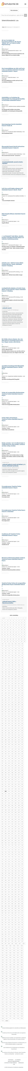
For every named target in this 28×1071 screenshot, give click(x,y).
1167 (10, 1009)
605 (5, 812)
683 (9, 838)
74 (4, 636)
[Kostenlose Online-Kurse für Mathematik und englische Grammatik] (14, 1031)
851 (9, 894)
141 (22, 655)
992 (12, 941)
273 (19, 700)
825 (15, 885)
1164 (22, 1006)
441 (19, 756)
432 (12, 753)
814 (2, 882)
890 (22, 906)
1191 (10, 1018)
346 (5, 725)
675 (5, 835)
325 (5, 718)
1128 (22, 992)
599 (9, 810)
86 (13, 639)
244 (15, 690)
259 (19, 695)
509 (12, 779)
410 (9, 746)
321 (15, 716)
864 (5, 899)
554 (22, 793)
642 (12, 824)
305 (9, 711)
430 (5, 753)
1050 (22, 962)
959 (19, 929)
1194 (22, 1018)
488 (12, 772)
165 (9, 664)
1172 (6, 1011)
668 (5, 833)
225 (22, 683)
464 (2, 765)
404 (12, 744)
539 (19, 789)
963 (9, 931)
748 (15, 859)
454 (15, 760)
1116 (22, 988)
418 (12, 749)
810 (12, 880)
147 (19, 657)
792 (22, 873)
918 (22, 915)
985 (12, 938)
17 (21, 620)
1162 (14, 1006)
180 (12, 669)
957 (12, 929)
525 (19, 784)
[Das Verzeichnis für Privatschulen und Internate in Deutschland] (14, 1046)
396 (9, 742)
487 (9, 772)
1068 (22, 969)
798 (19, 875)
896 (19, 908)
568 (22, 798)
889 (19, 906)
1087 (3, 978)
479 (5, 770)
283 (5, 704)
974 (22, 934)
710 (5, 847)
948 (5, 927)
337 (22, 721)
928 (9, 920)
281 (22, 702)
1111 (3, 988)
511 (19, 779)
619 (5, 817)
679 (19, 835)
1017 (10, 950)
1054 (14, 964)
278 (12, 702)
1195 (3, 1020)
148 (22, 657)
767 (9, 866)
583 (2, 805)
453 (12, 760)
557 (9, 796)
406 (19, 744)
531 (15, 786)
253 (22, 693)
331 (2, 721)
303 (2, 711)
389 (9, 739)
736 (22, 854)
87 (16, 639)
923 (15, 917)
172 (9, 667)
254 (2, 695)
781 (9, 870)
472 (5, 767)
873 (12, 901)
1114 (14, 988)
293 (15, 707)
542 (5, 791)
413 (19, 746)
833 (19, 887)
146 (15, 657)
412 (15, 746)
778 (22, 868)
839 (15, 889)
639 (2, 824)
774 (9, 868)
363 (15, 730)
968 (2, 934)
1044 (22, 959)
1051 (3, 964)
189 (19, 671)
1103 (18, 983)
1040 (6, 959)
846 (15, 892)
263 (9, 697)
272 (15, 700)
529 (9, 786)
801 (5, 877)
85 (10, 639)
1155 (10, 1004)
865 (9, 899)
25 (18, 622)
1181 (18, 1013)
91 (2, 641)
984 (9, 938)
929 (12, 920)
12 (7, 620)
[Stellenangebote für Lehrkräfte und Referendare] (14, 1026)
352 (2, 728)
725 (9, 852)
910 (19, 913)
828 (2, 887)
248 (5, 693)
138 (12, 655)
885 (5, 906)
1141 (3, 999)
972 (15, 934)
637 (19, 821)
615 (15, 814)
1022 (6, 952)
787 (5, 873)
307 (15, 711)
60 (16, 632)
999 (12, 943)
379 (22, 735)
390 (12, 739)
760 (9, 863)
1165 (3, 1009)
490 (19, 772)
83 (4, 639)
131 (12, 653)
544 (12, 791)
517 (15, 781)
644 (19, 824)
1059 (10, 966)
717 (5, 849)
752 (5, 861)
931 (19, 920)
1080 (22, 973)
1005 (10, 945)
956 (9, 929)
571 (9, 800)
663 (12, 831)
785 (22, 870)
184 (2, 671)
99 (24, 641)
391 (15, 739)
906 (5, 913)
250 (12, 693)
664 (15, 831)
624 (22, 817)
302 (22, 709)
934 (5, 922)
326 (9, 718)
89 (21, 639)
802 (9, 877)
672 (19, 833)
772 (2, 868)
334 (12, 721)
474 (12, 767)
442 (22, 756)
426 (15, 751)
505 (22, 777)
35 (21, 625)
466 (9, 765)
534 (2, 789)
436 (2, 756)
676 (9, 835)
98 (21, 641)
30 (7, 625)
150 (5, 660)
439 (12, 756)
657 (15, 828)
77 (13, 636)
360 (5, 730)
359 (2, 730)
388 (5, 739)
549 (5, 793)
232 (22, 685)
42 (16, 627)
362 (12, 730)
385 (19, 737)
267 (22, 697)
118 (15, 648)
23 (13, 622)
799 (22, 875)
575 (22, 800)
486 (5, 772)
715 (22, 847)
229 (12, 685)
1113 (10, 988)
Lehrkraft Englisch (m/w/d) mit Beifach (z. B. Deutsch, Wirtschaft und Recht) (14, 465)
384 (15, 737)
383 (12, 737)
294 (19, 707)
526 (22, 784)
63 (24, 632)
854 (19, 894)
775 (12, 868)
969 (5, 934)
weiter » (7, 1020)
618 (2, 817)
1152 (22, 1002)
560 (19, 796)
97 (18, 641)
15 (16, 620)
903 (19, 910)
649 (12, 826)
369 (12, 732)
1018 (14, 950)
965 (15, 931)
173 (12, 667)
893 (9, 908)
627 (9, 819)
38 (4, 627)
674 (2, 835)
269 (5, 700)
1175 (18, 1011)
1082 (6, 976)
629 (15, 819)
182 (19, 669)
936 (12, 922)
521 (5, 784)
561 (22, 796)
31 (10, 625)
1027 (3, 955)
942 (9, 924)
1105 (3, 985)
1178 (6, 1013)
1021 (3, 952)
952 (19, 927)
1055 (18, 964)
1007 (18, 945)
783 (15, 870)
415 (2, 749)
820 (22, 882)
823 (9, 885)
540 (22, 789)
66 (7, 634)
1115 (18, 988)
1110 (22, 985)
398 (15, 742)
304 (5, 711)
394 (2, 742)
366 (2, 732)
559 (15, 796)
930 (15, 920)
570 (5, 800)
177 (2, 669)
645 (22, 824)
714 (19, 847)
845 (12, 892)
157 (5, 662)
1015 (3, 950)
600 (12, 810)
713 (15, 847)
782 (12, 870)
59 (13, 632)
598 (5, 810)
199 (5, 676)
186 (9, 671)
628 (12, 819)
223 (15, 683)
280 (19, 702)
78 (16, 636)
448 (19, 758)
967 (22, 931)
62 (21, 632)
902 (15, 910)
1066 (14, 969)
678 (15, 835)
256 (9, 695)
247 (2, 693)
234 (5, 688)
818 (15, 882)
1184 (6, 1016)
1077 (10, 973)
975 (2, 936)
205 (2, 678)
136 (5, 655)
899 (5, 910)
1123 (3, 992)
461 (15, 763)
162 (22, 662)
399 (19, 742)
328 (15, 718)
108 (5, 646)
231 (19, 685)
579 (12, 803)
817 (12, 882)
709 (2, 847)
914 (9, 915)
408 (2, 746)
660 (2, 831)
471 (2, 767)
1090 (14, 978)
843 (5, 892)
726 (12, 852)
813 (22, 880)
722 (22, 849)
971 (12, 934)
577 (5, 803)
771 (22, 866)
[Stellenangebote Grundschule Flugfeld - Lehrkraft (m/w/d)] (20, 326)
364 (19, 730)
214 (9, 681)
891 (2, 908)
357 (19, 728)
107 (2, 646)
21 (7, 622)
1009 (3, 948)
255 (5, 695)
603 (22, 810)
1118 (6, 990)
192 (5, 674)
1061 (18, 966)
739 (9, 856)
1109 (18, 985)
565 (12, 798)
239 (22, 688)
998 (9, 943)
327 (12, 718)
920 (5, 917)
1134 (22, 995)
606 (9, 812)
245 (19, 690)
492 (2, 774)
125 (15, 650)
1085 (18, 976)
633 (5, 821)
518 (19, 781)
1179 (10, 1013)
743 (22, 856)
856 (2, 896)
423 (5, 751)
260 (22, 695)
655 (9, 828)
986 (15, 938)
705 (12, 845)
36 (24, 625)
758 (2, 863)
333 (9, 721)
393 (22, 739)
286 (15, 704)
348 (12, 725)
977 (9, 936)
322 (19, 716)
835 (2, 889)
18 (24, 620)
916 (15, 915)
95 (13, 641)
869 (22, 899)
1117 (3, 990)
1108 (14, 985)
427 (19, 751)
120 (22, 648)
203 (19, 676)
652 (22, 826)
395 (5, 742)
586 (12, 805)
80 (21, 636)
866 (12, 899)
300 (15, 709)
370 (15, 732)
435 (22, 753)
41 (13, 627)
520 (2, 784)
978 (12, 936)
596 (22, 807)
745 (5, 859)
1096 (14, 981)
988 (22, 938)
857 (5, 896)
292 (12, 707)
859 (12, 896)
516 (12, 781)
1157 (18, 1004)
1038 (22, 957)
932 (22, 920)
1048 (14, 962)
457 (2, 763)
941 (5, 924)
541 (2, 791)
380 (2, 737)
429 (2, 753)
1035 (10, 957)
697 (9, 842)
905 (2, 913)
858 (9, 896)
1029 (10, 955)
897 (22, 908)
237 (15, 688)
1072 (14, 971)
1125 (10, 992)
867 (15, 899)
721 (19, 849)
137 (9, 655)
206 (5, 678)
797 (15, 875)
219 (2, 683)
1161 (10, 1006)
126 (19, 650)
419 (15, 749)
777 (19, 868)
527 (2, 786)
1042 (14, 959)
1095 (10, 981)
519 (22, 781)
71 (21, 634)
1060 (14, 966)
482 (15, 770)
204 (22, 676)
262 (5, 697)
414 (22, 746)
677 (12, 835)
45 (24, 627)
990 (5, 941)
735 (19, 854)
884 (2, 906)
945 (19, 924)
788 (9, 873)
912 (2, 915)
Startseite (10, 1059)
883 (22, 903)
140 (19, 655)
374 (5, 735)
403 (9, 744)
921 (9, 917)
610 (22, 812)
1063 (3, 969)
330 (22, 718)
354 (9, 728)
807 (2, 880)
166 (12, 664)
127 (22, 650)
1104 (22, 983)
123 (9, 650)
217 (19, 681)
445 (9, 758)
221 (9, 683)
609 (19, 812)
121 (2, 650)
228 (9, 685)
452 (9, 760)
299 (12, 709)
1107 (10, 985)
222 (12, 683)
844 (9, 892)
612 (5, 814)
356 (15, 728)
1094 (6, 981)
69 (16, 634)
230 (15, 685)
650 (15, 826)
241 (5, 690)
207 (9, 678)
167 (15, 664)
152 (12, 660)
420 (19, 749)
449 (22, 758)
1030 (14, 955)
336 (19, 721)
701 (22, 842)
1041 (10, 959)
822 (5, 885)
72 (24, 634)
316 (22, 714)
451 (5, 760)
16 (18, 620)
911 (22, 913)
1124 (6, 992)
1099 (3, 983)
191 (2, 674)
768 (12, 866)
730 (2, 854)
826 (19, 885)
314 (15, 714)
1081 (3, 976)
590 (2, 807)
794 (5, 875)
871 (5, 901)
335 (15, 721)
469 (19, 765)
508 (9, 779)
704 (9, 845)
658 (19, 828)
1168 (14, 1009)
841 (22, 889)
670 (12, 833)
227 (5, 685)
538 (15, 789)
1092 (22, 978)
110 (12, 646)
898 (2, 910)
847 (19, 892)
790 (15, 873)
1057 (3, 966)
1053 (10, 964)
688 (2, 840)
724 (5, 852)
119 (19, 648)
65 (4, 634)
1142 (6, 999)
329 (19, 718)
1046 (6, 962)
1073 (18, 971)
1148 (6, 1002)
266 (19, 697)
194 (12, 674)
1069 (3, 971)
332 (5, 721)
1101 (10, 983)
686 (19, 838)
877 (2, 903)
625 (2, 819)
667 (2, 833)
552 (15, 793)
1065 (10, 969)
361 (9, 730)
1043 (18, 959)
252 (19, 693)
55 (2, 632)
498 (22, 774)
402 (5, 744)
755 (15, 861)
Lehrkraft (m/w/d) (7, 308)
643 (15, 824)
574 (19, 800)
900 (9, 910)
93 (7, 641)
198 (2, 676)
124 (12, 650)
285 (12, 704)
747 (12, 859)
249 (9, 693)
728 (19, 852)
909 (15, 913)
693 (19, 840)
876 (22, 901)
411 (12, 746)
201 (12, 676)
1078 (14, 973)
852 (12, 894)
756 (19, 861)
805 (19, 877)
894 (12, 908)
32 (13, 625)
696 (5, 842)
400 (22, 742)
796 (12, 875)
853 (15, 894)
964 (12, 931)
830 (9, 887)
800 (2, 877)
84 (7, 639)
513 (2, 781)
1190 (6, 1018)
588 (19, 805)
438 (9, 756)
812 (19, 880)
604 (2, 812)
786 (2, 873)
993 (15, 941)
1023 (10, 952)
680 (22, 835)
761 (12, 863)
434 (19, 753)
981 (22, 936)
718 (9, 849)
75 (7, 636)
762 (15, 863)
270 (9, 700)
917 (19, 915)
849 (2, 894)
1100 (6, 983)
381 (5, 737)
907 (9, 913)
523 (12, 784)
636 (15, 821)
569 (2, 800)
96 (16, 641)
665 (19, 831)
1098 (22, 981)
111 (15, 646)
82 (2, 639)
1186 (14, 1016)
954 (2, 929)
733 (12, 854)
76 (10, 636)
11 (4, 620)
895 (15, 908)
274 (22, 700)
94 (10, 641)
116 (9, 648)
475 (15, 767)
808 (5, 880)
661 (5, 831)
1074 (22, 971)
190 (22, 671)
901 (12, 910)
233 (2, 688)
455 (19, 760)
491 (22, 772)
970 (9, 934)
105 (19, 643)
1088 (6, 978)
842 (2, 892)
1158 (22, 1004)
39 (7, 627)
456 (22, 760)
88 (18, 639)
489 (15, 772)
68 (13, 634)
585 (9, 805)
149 (2, 660)
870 (2, 901)
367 (5, 732)
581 (19, 803)
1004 (6, 945)
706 (15, 845)
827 (22, 885)
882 (19, 903)
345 (2, 725)
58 (10, 632)
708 (22, 845)
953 (22, 927)
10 (2, 620)
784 (19, 870)
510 (15, 779)
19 (2, 622)
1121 (18, 990)
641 (9, 824)
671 (15, 833)
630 (19, 819)
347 (9, 725)
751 (2, 861)
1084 (14, 976)
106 (22, 643)
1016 (6, 950)
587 (15, 805)
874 (15, 901)
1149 (10, 1002)
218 (22, 681)
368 (9, 732)
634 (9, 821)
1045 (3, 962)
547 (22, 791)
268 (2, 700)
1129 (3, 995)
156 (2, 662)
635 (12, 821)
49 (10, 629)
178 (5, 669)
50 (13, 629)
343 (19, 723)
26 (21, 622)
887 (12, 906)
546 (19, 791)
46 (2, 629)
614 (12, 814)
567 (19, 798)
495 (12, 774)
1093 (3, 981)
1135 (3, 997)
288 (22, 704)
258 (15, 695)
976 (5, 936)
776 (15, 868)
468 (15, 765)
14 (13, 620)
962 (5, 931)
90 (24, 639)
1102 (14, 983)
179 (9, 669)
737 (2, 856)
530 (12, 786)
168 (19, 664)
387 (2, 739)
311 (5, 714)
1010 (6, 948)
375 (9, 735)
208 (12, 678)
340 (9, 723)
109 (9, 646)
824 (12, 885)
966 (19, 931)
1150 (14, 1002)
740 (12, 856)
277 (9, 702)
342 (15, 723)
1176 (22, 1011)
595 (19, 807)
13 (10, 620)
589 (22, 805)
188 (15, 671)
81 (24, 636)
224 (19, 683)
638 (22, 821)
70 (18, 634)
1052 (6, 964)
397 (12, 742)
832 (15, 887)
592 (9, 807)
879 (9, 903)
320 (12, 716)
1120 (14, 990)
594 (15, 807)
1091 (18, 978)
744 (2, 859)
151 (9, 660)
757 (22, 861)
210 (19, 678)
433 (15, 753)
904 (22, 910)
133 (19, 653)
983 (5, 938)
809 (9, 880)
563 (5, 798)
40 (10, 627)
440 (15, 756)
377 (15, 735)
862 (22, 896)
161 (19, 662)
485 (2, 772)
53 (21, 629)
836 (5, 889)
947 (2, 927)
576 (2, 803)
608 (15, 812)
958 (15, 929)
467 (12, 765)
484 (22, 770)
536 (9, 789)
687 (22, 838)
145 (12, 657)
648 (9, 826)
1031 (18, 955)
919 (2, 917)
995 (22, 941)
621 (12, 817)
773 (5, 868)
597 (2, 810)
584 (5, 805)
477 (22, 767)
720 (15, 849)
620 (9, 817)
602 (19, 810)
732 (9, 854)
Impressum (21, 1062)
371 (19, 732)
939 (22, 922)
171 (5, 667)
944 (15, 924)
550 (9, 793)
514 (5, 781)
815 (5, 882)
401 (2, 744)
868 (19, 899)
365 (22, 730)
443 (2, 758)
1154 (6, 1004)
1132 (14, 995)
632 (2, 821)
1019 (18, 950)
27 (24, 622)
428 (22, 751)
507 (5, 779)
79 (18, 636)
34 (18, 625)
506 (2, 779)
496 (15, 774)
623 (19, 817)
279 (15, 702)
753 (9, 861)
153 (15, 660)
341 (12, 723)
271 (12, 700)
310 (2, 714)
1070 (6, 971)
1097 (18, 981)
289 (2, 707)
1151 (18, 1002)
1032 (22, 955)
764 (22, 863)
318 (5, 716)
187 (12, 671)
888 (15, 906)
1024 (14, 952)
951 (15, 927)
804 (15, 877)
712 (12, 847)
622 (15, 817)
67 (10, 634)
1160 (6, 1006)
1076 (6, 973)
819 (19, 882)
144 (9, 657)
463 (22, 763)
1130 (6, 995)
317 (2, 716)
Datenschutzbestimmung (10, 1062)
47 (4, 629)
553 (19, 793)
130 (9, 653)
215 (12, 681)
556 (5, 796)
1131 (10, 995)
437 (5, 756)
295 (22, 707)
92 (4, 641)
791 (19, 873)
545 (15, 791)
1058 (6, 966)
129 (5, 653)
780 (5, 870)
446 (12, 758)
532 (19, 786)
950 (12, 927)
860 (15, 896)
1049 (18, 962)
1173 (10, 1011)
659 (22, 828)
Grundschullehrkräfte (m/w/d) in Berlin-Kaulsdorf (12, 162)
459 (9, 763)
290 (5, 707)
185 (5, 671)
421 (22, 749)
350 (19, 725)
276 (5, 702)
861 (19, 896)
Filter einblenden (14, 10)
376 (12, 735)
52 (18, 629)
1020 (22, 950)
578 (9, 803)
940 (2, 924)
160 (15, 662)
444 (5, 758)
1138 (14, 997)
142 (2, 657)
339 (5, 723)
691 (12, 840)
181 (15, 669)
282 (2, 704)
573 (15, 800)
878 (5, 903)
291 (9, 707)
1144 (14, 999)
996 (2, 943)
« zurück (3, 618)
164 (5, 664)
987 (19, 938)
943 (12, 924)
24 (16, 622)
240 (2, 690)
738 (5, 856)
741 (15, 856)
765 (2, 866)
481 (12, 770)
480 (9, 770)
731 (5, 854)
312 (9, 714)
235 (9, 688)
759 (5, 863)
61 (18, 632)
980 (19, 936)
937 (15, 922)
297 (5, 709)
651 (19, 826)
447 (15, 758)
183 (22, 669)
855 (22, 894)
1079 (18, 973)
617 (22, 814)
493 (5, 774)
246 (22, 690)
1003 (3, 945)
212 (2, 681)
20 (4, 622)
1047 (10, 962)
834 (22, 887)
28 (2, 625)
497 (19, 774)
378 (19, 735)
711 (9, 847)
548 (2, 793)
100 (2, 643)
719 (12, 849)
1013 (18, 948)
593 (12, 807)
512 (22, 779)
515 (9, 781)
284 (9, 704)
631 (22, 819)
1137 (10, 997)
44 (21, 627)
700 (19, 842)
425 (12, 751)
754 (12, 861)
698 (12, 842)
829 (5, 887)
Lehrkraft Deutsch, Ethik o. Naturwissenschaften (9, 602)
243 (12, 690)
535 (5, 789)
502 (12, 777)
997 (5, 943)
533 (22, 786)
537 (12, 789)
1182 (22, 1013)
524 (15, 784)
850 (5, 894)
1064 (6, 969)
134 (22, 653)
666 (22, 831)
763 (19, 863)
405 (15, 744)
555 (2, 796)
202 (15, 676)
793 (2, 875)
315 (19, 714)
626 (5, 819)
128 (2, 653)
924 (19, 917)
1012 (14, 948)
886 (9, 906)
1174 (14, 1011)
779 (2, 870)
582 (22, 803)
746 (9, 859)
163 (2, 664)
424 (9, 751)
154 (19, 660)
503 (15, 777)
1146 (22, 999)
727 (15, 852)
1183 (3, 1016)
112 (19, 646)
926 (2, 920)
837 (9, 889)
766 (5, 866)
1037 (18, 957)
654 (5, 828)
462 (19, 763)
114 (2, 648)
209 (15, 678)
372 (22, 732)
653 (2, 828)
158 (9, 662)
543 (9, 791)
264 (12, 697)
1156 (14, 1004)
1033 (3, 957)
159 (12, 662)
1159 (3, 1006)
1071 (10, 971)
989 (2, 941)
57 (7, 632)
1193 (18, 1018)
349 (15, 725)
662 (9, 831)
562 (2, 798)
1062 (22, 966)
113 (22, 646)
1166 (6, 1009)
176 (22, 667)
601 (15, 810)
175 (19, 667)
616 (19, 814)
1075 (3, 973)
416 (5, 749)
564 (9, 798)
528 (5, 786)
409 (5, 746)
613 (9, 814)
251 (15, 693)
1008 (22, 945)
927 (5, 920)
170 (2, 667)
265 (15, 697)
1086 (22, 976)
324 (2, 718)
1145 (18, 999)
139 (15, 655)
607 (12, 812)
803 (12, 877)
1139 (18, 997)
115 (5, 648)
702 (2, 845)
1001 (20, 943)
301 (19, 709)
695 (2, 842)
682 (5, 838)
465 (5, 765)
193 (9, 674)
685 (15, 838)
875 (19, 901)
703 (5, 845)
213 (5, 681)
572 (12, 800)
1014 (22, 948)
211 (22, 678)
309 (22, 711)
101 (5, 643)
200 (9, 676)
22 (10, 622)
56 (4, 632)
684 (12, 838)
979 (15, 936)
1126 (14, 992)
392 (19, 739)
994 (19, 941)
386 (22, 737)
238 (19, 688)
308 (19, 711)
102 (9, 643)
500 (5, 777)
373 (2, 735)
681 (2, 838)
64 (2, 634)
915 (12, 915)
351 (22, 725)
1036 (14, 957)
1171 (3, 1011)
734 (15, 854)
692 (15, 840)
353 (5, 728)
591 (5, 807)
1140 (22, 997)
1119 (10, 990)
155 (22, 660)
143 (5, 657)
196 (19, 674)
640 (5, 824)
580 (15, 803)
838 (12, 889)
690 (9, 840)
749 (19, 859)
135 (2, 655)
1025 (18, 952)
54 (24, 629)
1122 (22, 990)
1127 (18, 992)
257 (12, 695)
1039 (3, 959)
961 (2, 931)
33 (16, 625)
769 (15, 866)
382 (9, 737)
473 (9, 767)
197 (22, 674)
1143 (10, 999)
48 (7, 629)
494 (9, 774)
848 (22, 892)
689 (5, 840)
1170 (22, 1009)
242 (9, 690)
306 (12, 711)
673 (22, 833)
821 (2, 885)
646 (2, 826)
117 (12, 648)
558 (12, 796)
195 (15, 674)
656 (12, 828)
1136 (6, 997)
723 (2, 852)
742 (19, 856)
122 (5, 650)
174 (15, 667)
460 (12, 763)
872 (9, 901)
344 (22, 723)
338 (2, 723)
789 (12, 873)
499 (2, 777)
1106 (6, 985)
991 (9, 941)
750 (22, 859)
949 (9, 927)
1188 (22, 1016)
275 (2, 702)
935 (9, 922)
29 (4, 625)
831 (12, 887)
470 (22, 765)
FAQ (14, 1064)
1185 (10, 1016)
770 (19, 866)
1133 (18, 995)
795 (9, 875)
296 (2, 709)
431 (9, 753)
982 (2, 938)
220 (5, 683)
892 (5, 908)
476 (19, 767)
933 (2, 922)
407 (22, 744)
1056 (22, 964)
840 (19, 889)
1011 (10, 948)
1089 (10, 978)
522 (9, 784)
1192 (14, 1018)
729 (22, 852)
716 (2, 849)
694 (22, 840)
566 (15, 798)
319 (9, 716)
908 (12, 913)
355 (12, 728)
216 (15, 681)
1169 (18, 1009)
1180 (14, 1013)
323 (22, 716)
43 (18, 627)
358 (22, 728)
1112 (6, 988)
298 (9, 709)
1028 (6, 955)
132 (15, 653)
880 (12, 903)
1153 (3, 1004)
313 (12, 714)
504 (19, 777)
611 (2, 814)
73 (2, 636)
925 (22, 917)
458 (5, 763)
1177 (3, 1013)
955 (5, 929)
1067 (18, 969)
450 (2, 760)
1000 (16, 943)
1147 (3, 1002)
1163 (18, 1006)
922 (12, 917)
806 (22, 877)
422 (2, 751)
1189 (3, 1018)
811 (15, 880)
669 (9, 833)
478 (2, 770)
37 (2, 627)
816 (9, 882)
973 (19, 934)
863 (2, 899)
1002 (23, 943)
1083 (10, 976)
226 (2, 685)
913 (5, 915)
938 (19, 922)
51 (16, 629)
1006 (14, 945)
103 (12, 643)
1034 (6, 957)
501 (9, 777)
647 (5, 826)
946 (22, 924)
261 (2, 697)
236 (12, 688)
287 (19, 704)
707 (19, 845)
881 (15, 903)
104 (15, 643)
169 (22, 664)
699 (15, 842)
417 (9, 749)
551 (12, 793)
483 (19, 770)
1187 (18, 1016)
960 (22, 929)
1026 (22, 952)
